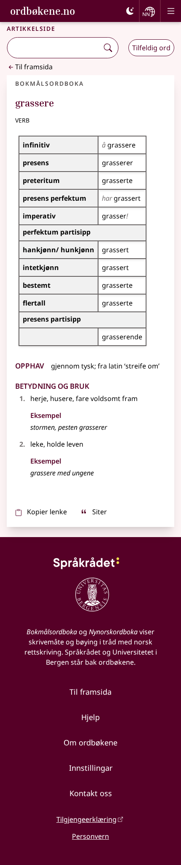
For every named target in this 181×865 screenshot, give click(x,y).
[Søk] (107, 47)
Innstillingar (90, 768)
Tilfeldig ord (151, 47)
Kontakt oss (90, 793)
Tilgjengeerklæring (86, 819)
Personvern (90, 836)
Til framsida (34, 66)
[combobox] (53, 48)
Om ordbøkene (90, 742)
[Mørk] (130, 11)
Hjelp (90, 717)
